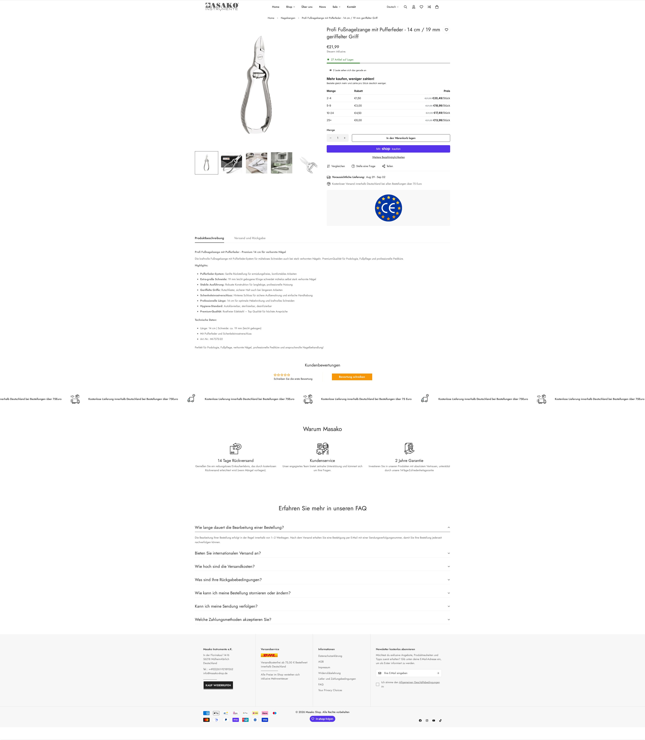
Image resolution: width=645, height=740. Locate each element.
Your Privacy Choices (330, 690)
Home (275, 7)
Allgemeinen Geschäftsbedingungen (419, 682)
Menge (331, 130)
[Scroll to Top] (638, 722)
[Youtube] (433, 720)
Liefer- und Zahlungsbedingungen (337, 679)
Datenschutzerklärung (330, 656)
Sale (335, 7)
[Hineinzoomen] (311, 32)
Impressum (324, 667)
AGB (321, 662)
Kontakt (351, 7)
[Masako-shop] (222, 6)
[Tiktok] (440, 720)
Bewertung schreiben (352, 377)
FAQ (321, 684)
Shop (289, 7)
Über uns (307, 7)
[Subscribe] (438, 673)
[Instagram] (427, 720)
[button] (437, 7)
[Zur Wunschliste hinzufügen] (446, 30)
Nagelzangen (288, 18)
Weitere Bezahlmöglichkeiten (388, 157)
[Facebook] (420, 720)
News (322, 7)
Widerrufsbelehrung (329, 673)
